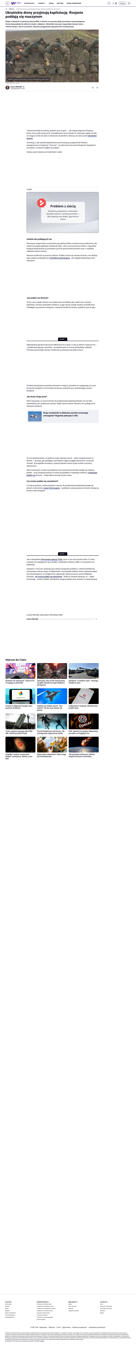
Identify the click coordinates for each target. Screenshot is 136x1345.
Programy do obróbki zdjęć (44, 1304)
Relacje (102, 1313)
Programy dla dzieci (42, 1315)
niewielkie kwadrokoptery (60, 258)
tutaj (42, 1341)
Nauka (51, 3)
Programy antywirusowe (43, 1313)
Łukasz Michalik (16, 87)
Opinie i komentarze (74, 3)
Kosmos (41, 3)
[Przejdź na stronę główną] (7, 5)
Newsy (70, 1304)
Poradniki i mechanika (106, 1306)
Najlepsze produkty (73, 1310)
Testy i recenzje (72, 1306)
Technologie (29, 3)
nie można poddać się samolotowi (48, 577)
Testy (101, 1304)
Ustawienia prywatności (96, 1327)
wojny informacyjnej (52, 488)
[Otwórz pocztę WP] (109, 3)
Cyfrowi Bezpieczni (10, 1315)
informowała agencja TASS (51, 559)
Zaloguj (122, 3)
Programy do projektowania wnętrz (46, 1308)
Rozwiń (62, 339)
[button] (114, 3)
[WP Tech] (17, 3)
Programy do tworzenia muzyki (45, 1306)
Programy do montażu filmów (45, 1310)
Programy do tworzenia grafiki (45, 1317)
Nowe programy (41, 1319)
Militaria (60, 3)
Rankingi (70, 1308)
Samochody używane (106, 1308)
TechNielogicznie (9, 1317)
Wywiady (102, 1310)
